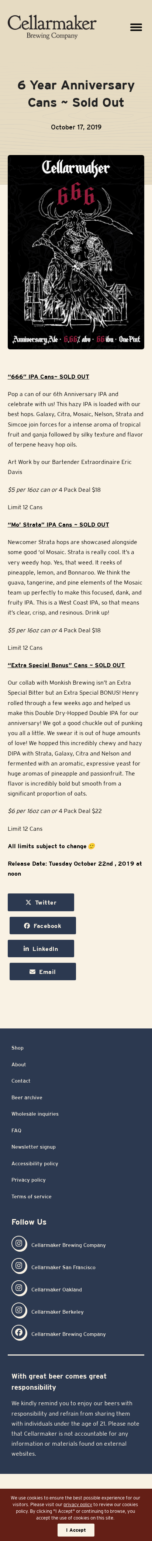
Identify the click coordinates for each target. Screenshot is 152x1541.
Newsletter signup (33, 1147)
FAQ (16, 1130)
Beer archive (26, 1097)
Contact (21, 1081)
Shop (17, 1048)
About (18, 1064)
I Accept (76, 1530)
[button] (136, 27)
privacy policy (77, 1504)
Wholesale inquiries (35, 1114)
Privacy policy (28, 1180)
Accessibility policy (34, 1163)
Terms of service (31, 1196)
